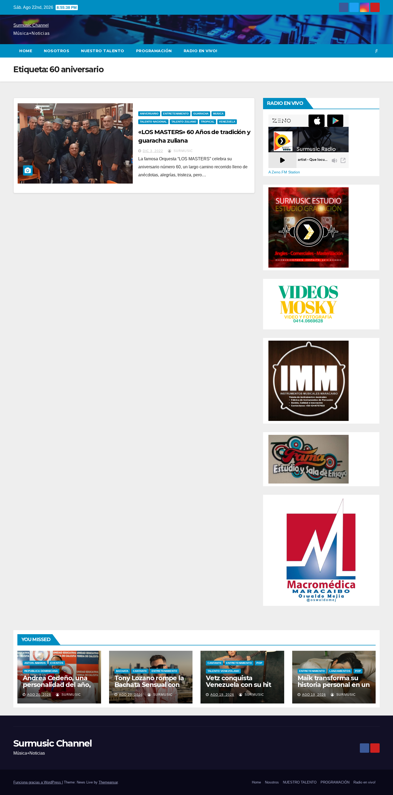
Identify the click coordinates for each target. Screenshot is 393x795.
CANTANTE (140, 671)
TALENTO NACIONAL (153, 121)
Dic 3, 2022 (153, 151)
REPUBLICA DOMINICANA (41, 671)
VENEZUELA (227, 121)
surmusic (182, 151)
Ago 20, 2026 (39, 695)
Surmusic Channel (31, 25)
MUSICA (218, 113)
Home (25, 50)
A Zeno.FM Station (284, 172)
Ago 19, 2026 (222, 695)
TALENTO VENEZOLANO (223, 671)
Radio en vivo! (200, 50)
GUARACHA (201, 113)
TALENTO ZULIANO (183, 121)
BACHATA (122, 671)
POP (259, 662)
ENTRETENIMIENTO (176, 113)
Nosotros (56, 50)
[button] (376, 50)
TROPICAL (207, 121)
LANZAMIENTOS (339, 671)
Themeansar (108, 782)
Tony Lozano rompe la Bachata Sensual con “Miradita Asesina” (149, 684)
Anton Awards (35, 662)
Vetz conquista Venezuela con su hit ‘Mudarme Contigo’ (238, 684)
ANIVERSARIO (149, 113)
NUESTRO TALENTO (102, 50)
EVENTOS (56, 662)
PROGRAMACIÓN (154, 50)
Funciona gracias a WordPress (37, 782)
